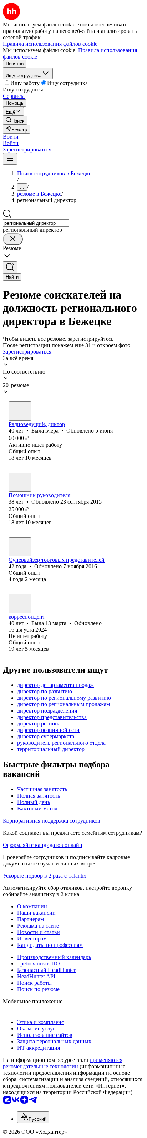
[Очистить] (13, 239)
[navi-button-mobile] (10, 159)
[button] (11, 137)
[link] (15, 120)
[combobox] (36, 223)
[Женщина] (20, 411)
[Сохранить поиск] (10, 267)
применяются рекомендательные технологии (62, 1063)
